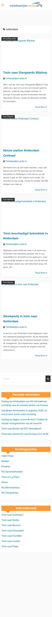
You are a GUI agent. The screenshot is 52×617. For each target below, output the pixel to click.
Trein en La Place (10, 477)
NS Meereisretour (10, 487)
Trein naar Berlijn (10, 520)
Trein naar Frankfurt (11, 536)
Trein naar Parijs (9, 546)
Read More (40, 107)
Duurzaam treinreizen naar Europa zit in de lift (24, 434)
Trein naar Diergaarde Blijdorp (25, 72)
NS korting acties (9, 39)
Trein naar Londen (10, 541)
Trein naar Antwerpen (12, 515)
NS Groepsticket (9, 493)
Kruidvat (5, 466)
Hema (4, 482)
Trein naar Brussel (10, 525)
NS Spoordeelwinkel (12, 471)
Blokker (5, 461)
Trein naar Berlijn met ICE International (21, 428)
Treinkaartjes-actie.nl (16, 78)
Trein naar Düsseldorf (12, 530)
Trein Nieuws (8, 117)
